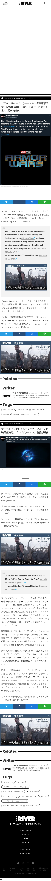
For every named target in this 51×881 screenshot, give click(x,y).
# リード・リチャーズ (32, 805)
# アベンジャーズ (8, 409)
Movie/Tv (25, 830)
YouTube (25, 853)
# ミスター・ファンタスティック (12, 805)
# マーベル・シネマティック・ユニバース (25, 414)
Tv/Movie (31, 98)
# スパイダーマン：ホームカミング (13, 791)
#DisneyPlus (27, 238)
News (26, 98)
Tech (25, 846)
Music (25, 834)
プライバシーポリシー (12, 869)
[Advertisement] (25, 64)
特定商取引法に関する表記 (43, 869)
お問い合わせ (22, 869)
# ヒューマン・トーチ (9, 796)
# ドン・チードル (37, 409)
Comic (25, 842)
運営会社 (28, 869)
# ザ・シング (20, 782)
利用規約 (4, 869)
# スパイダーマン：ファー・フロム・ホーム (16, 787)
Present (26, 850)
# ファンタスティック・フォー (28, 796)
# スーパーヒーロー (33, 791)
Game (25, 838)
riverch (34, 873)
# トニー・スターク (22, 409)
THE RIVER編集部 (8, 98)
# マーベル (6, 414)
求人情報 (34, 869)
